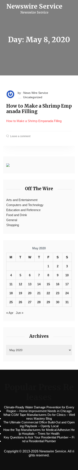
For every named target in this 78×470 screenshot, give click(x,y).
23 (57, 293)
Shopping (12, 225)
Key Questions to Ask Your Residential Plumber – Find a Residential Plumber (39, 439)
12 (20, 284)
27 (29, 302)
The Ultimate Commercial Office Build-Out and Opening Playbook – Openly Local (39, 424)
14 (39, 284)
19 (20, 293)
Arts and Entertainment (21, 200)
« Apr (9, 313)
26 (20, 302)
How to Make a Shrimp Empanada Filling (39, 108)
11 (10, 284)
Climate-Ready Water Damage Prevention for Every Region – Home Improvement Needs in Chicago (39, 409)
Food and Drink (16, 215)
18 (11, 293)
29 (48, 302)
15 (48, 284)
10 (67, 275)
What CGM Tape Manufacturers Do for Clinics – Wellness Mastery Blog (39, 416)
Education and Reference (23, 210)
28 (39, 302)
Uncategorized (32, 97)
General (11, 220)
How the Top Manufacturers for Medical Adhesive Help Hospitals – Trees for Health (39, 431)
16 (57, 284)
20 (29, 293)
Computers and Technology (24, 205)
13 (29, 284)
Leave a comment (20, 136)
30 (57, 302)
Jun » (19, 313)
